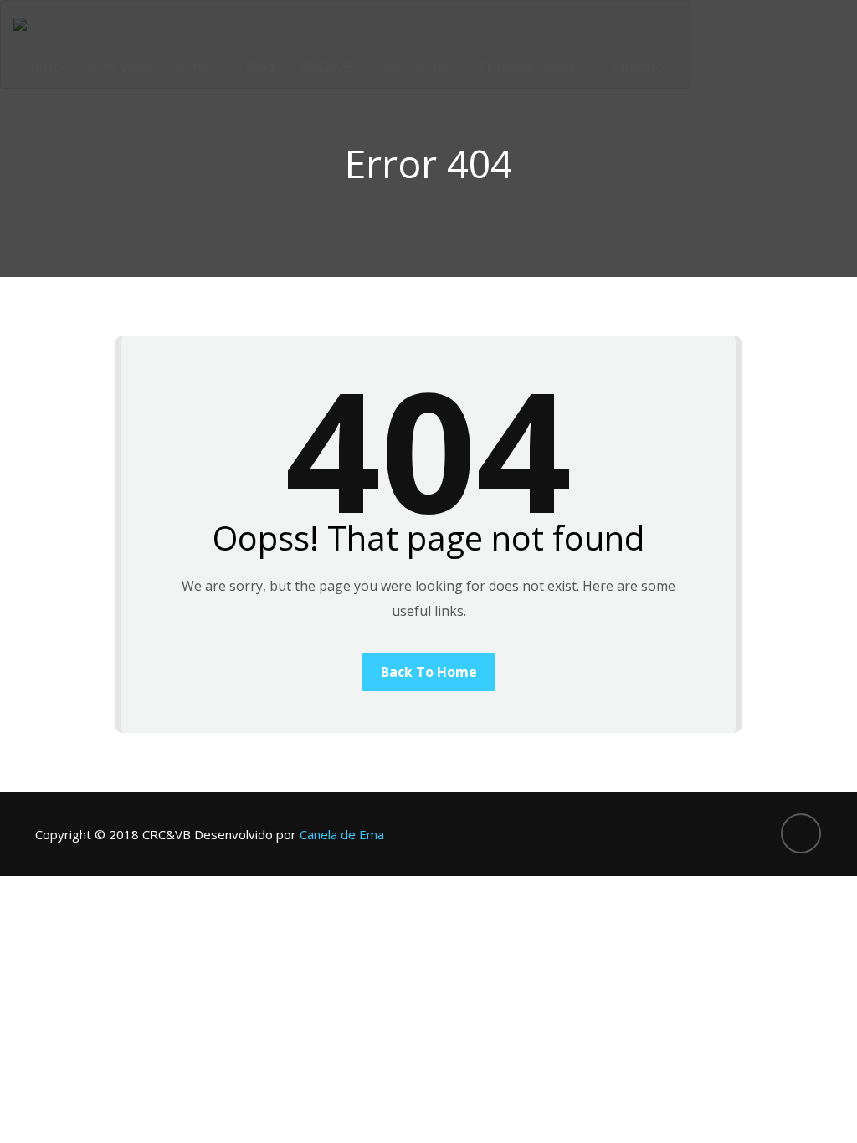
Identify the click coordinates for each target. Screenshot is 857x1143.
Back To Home (429, 672)
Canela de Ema (342, 834)
